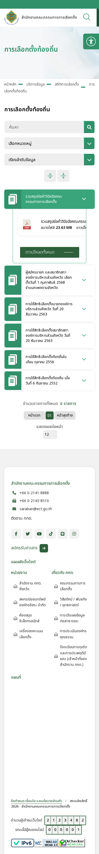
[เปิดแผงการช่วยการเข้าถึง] (91, 41)
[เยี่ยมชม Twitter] (28, 534)
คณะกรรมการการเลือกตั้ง (73, 586)
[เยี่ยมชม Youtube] (39, 534)
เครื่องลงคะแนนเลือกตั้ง (31, 634)
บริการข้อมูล (35, 84)
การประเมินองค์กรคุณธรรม (73, 634)
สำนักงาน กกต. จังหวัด (30, 586)
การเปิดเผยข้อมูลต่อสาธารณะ (72, 618)
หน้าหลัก (10, 84)
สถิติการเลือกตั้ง (67, 84)
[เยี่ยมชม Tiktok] (51, 534)
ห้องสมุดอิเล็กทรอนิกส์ (29, 618)
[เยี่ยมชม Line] (63, 534)
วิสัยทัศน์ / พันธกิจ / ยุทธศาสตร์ (73, 602)
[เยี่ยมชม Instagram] (74, 534)
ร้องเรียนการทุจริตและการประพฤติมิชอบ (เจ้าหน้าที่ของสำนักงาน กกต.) (73, 655)
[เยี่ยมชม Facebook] (16, 534)
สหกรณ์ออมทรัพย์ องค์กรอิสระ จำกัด (32, 602)
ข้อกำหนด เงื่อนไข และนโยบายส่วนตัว (36, 801)
